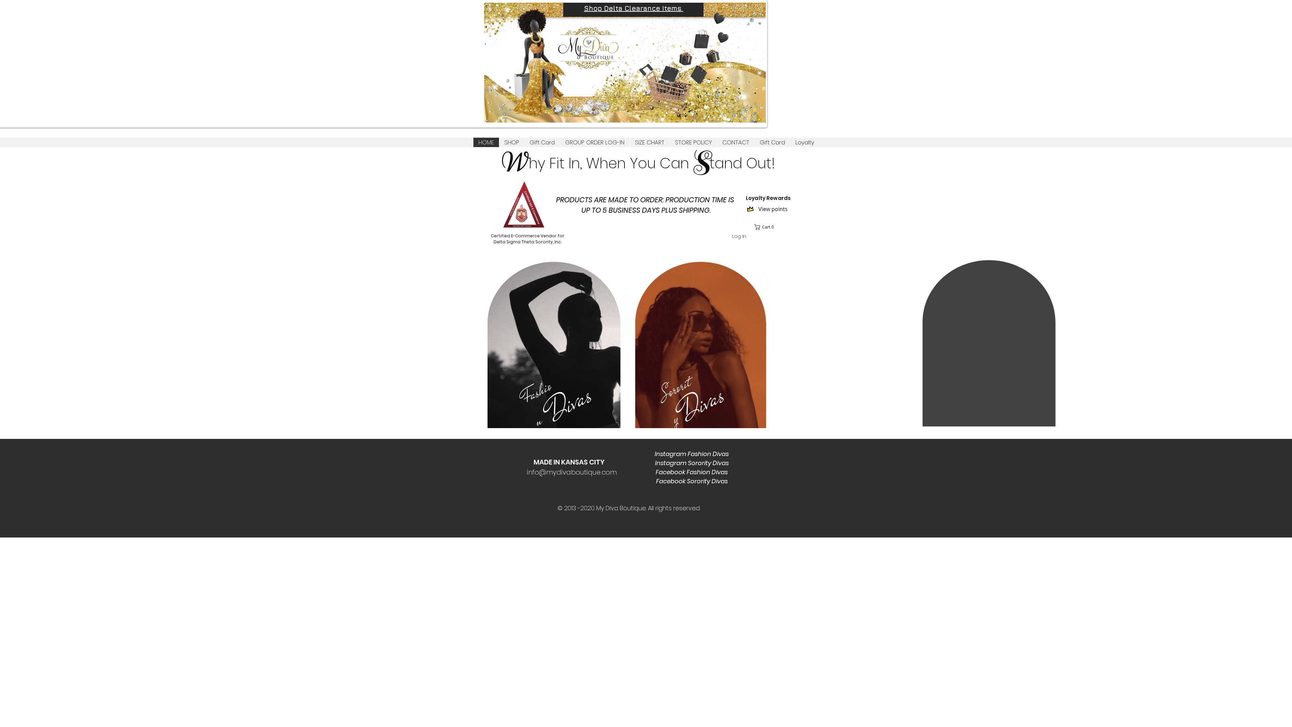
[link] (766, 227)
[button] (511, 142)
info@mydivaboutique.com (572, 472)
